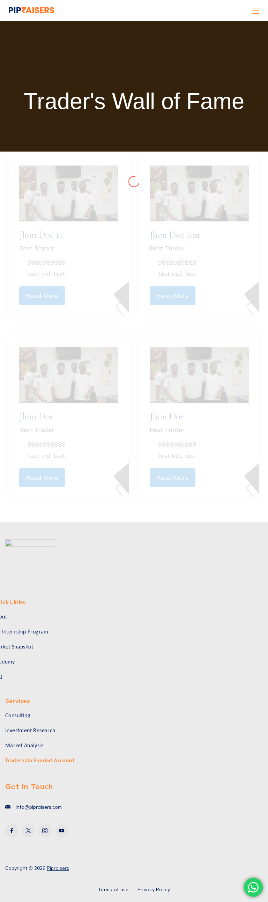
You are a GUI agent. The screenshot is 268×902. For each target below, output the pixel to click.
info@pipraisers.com (39, 807)
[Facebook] (11, 830)
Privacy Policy (153, 889)
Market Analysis (24, 746)
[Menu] (255, 10)
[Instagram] (45, 830)
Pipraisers (58, 868)
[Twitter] (28, 830)
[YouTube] (61, 830)
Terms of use (113, 889)
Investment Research (30, 731)
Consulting (17, 716)
